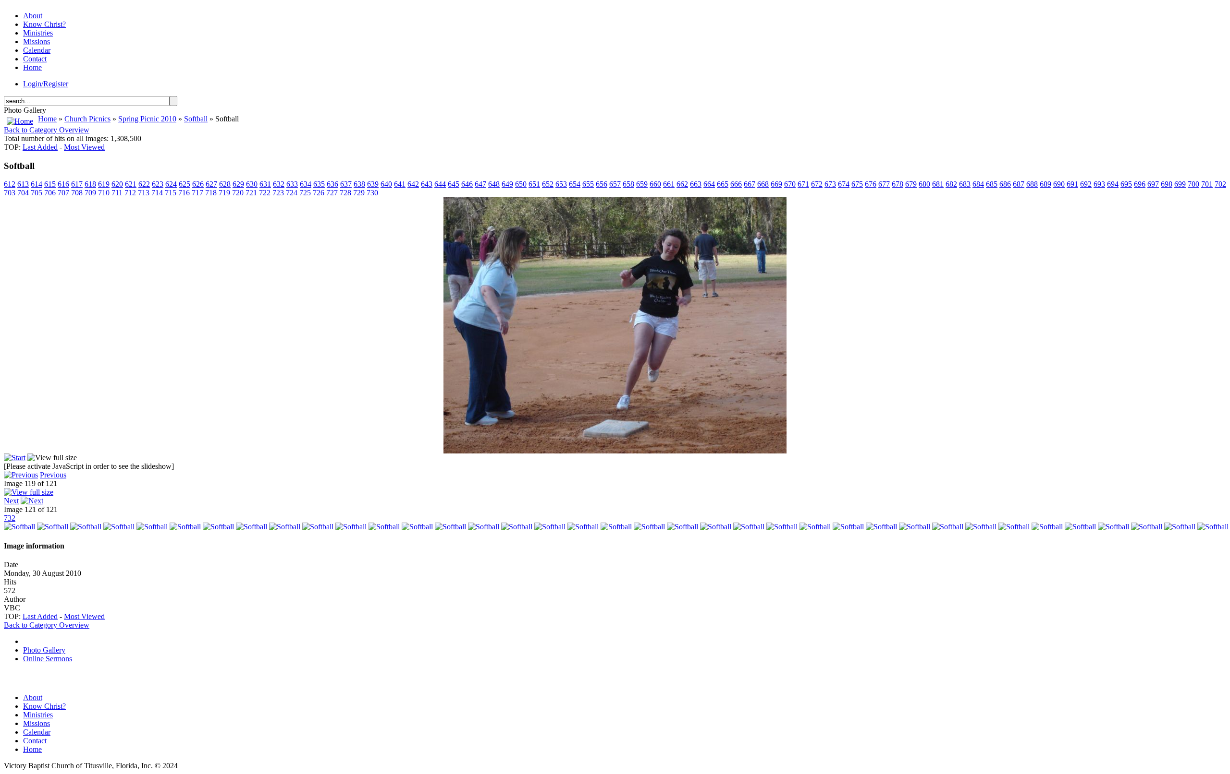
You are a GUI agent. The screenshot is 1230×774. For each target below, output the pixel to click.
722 (265, 193)
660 (655, 184)
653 (561, 184)
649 (507, 184)
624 (171, 184)
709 (90, 193)
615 (50, 184)
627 (211, 184)
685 (991, 184)
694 (1113, 184)
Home (47, 119)
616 (63, 184)
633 (292, 184)
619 (104, 184)
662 (682, 184)
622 (144, 184)
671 (803, 184)
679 (911, 184)
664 (709, 184)
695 (1126, 184)
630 (252, 184)
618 (90, 184)
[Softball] (615, 451)
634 (305, 184)
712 (130, 193)
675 (857, 184)
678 (897, 184)
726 (318, 193)
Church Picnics (87, 119)
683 (965, 184)
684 (978, 184)
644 (440, 184)
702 (1220, 184)
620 (117, 184)
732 (9, 518)
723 (278, 193)
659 (642, 184)
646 (467, 184)
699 (1180, 184)
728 (345, 193)
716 (184, 193)
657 (615, 184)
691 (1072, 184)
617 (77, 184)
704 (23, 193)
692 (1086, 184)
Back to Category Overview (46, 130)
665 (722, 184)
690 (1059, 184)
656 (601, 184)
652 (548, 184)
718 (211, 193)
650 (521, 184)
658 (628, 184)
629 (238, 184)
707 (63, 193)
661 (669, 184)
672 (817, 184)
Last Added (40, 147)
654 (574, 184)
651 (534, 184)
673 (830, 184)
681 (938, 184)
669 (776, 184)
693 (1099, 184)
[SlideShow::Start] (14, 457)
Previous (53, 475)
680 (924, 184)
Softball (196, 119)
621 (130, 184)
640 (386, 184)
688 (1032, 184)
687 (1018, 184)
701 (1207, 184)
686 (1005, 184)
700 (1193, 184)
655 (588, 184)
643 (426, 184)
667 (749, 184)
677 (884, 184)
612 (9, 184)
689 (1045, 184)
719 (224, 193)
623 (157, 184)
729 (359, 193)
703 (9, 193)
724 (291, 193)
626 (198, 184)
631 (265, 184)
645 (453, 184)
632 (278, 184)
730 (372, 193)
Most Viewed (84, 147)
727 (332, 193)
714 (157, 193)
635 (319, 184)
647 (480, 184)
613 (23, 184)
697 (1153, 184)
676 (870, 184)
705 (36, 193)
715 (170, 193)
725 (305, 193)
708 (77, 193)
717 (197, 193)
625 (184, 184)
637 (346, 184)
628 (225, 184)
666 (736, 184)
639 (373, 184)
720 (238, 193)
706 (50, 193)
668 (763, 184)
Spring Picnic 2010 (147, 119)
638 (359, 184)
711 (117, 193)
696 (1139, 184)
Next (11, 501)
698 (1166, 184)
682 (951, 184)
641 (400, 184)
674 (843, 184)
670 (790, 184)
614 (36, 184)
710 (104, 193)
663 (695, 184)
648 (494, 184)
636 (332, 184)
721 (251, 193)
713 (143, 193)
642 (413, 184)
